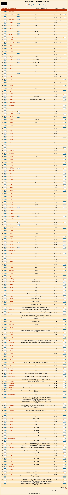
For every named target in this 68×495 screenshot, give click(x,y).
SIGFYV (11, 359)
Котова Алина (11, 445)
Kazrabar (11, 273)
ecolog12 (11, 241)
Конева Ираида (11, 281)
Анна (11, 23)
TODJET (11, 344)
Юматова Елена (11, 373)
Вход (47, 5)
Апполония (11, 213)
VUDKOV (11, 335)
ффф (11, 76)
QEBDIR (11, 337)
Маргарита (11, 228)
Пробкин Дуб (11, 134)
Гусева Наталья (11, 443)
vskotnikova (11, 364)
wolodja (11, 319)
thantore (11, 389)
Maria (11, 88)
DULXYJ (11, 332)
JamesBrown (11, 154)
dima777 (11, 144)
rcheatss (11, 298)
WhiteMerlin (12, 54)
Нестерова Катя (11, 387)
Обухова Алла (11, 342)
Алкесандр (11, 424)
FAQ (28, 4)
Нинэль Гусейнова (11, 376)
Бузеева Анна (11, 299)
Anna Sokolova (11, 19)
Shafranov (11, 188)
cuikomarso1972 (11, 295)
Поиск (31, 4)
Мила (11, 25)
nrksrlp (11, 145)
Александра (11, 205)
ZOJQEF (11, 347)
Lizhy (11, 265)
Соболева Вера (11, 436)
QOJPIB (11, 351)
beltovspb (11, 99)
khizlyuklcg (11, 162)
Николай (11, 422)
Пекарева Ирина (11, 450)
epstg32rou (11, 304)
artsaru (11, 233)
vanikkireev (11, 370)
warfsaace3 (11, 321)
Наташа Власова (11, 362)
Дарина (11, 60)
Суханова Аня (11, 397)
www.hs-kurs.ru (11, 147)
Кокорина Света (11, 309)
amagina (11, 230)
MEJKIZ (11, 348)
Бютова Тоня (11, 318)
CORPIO (11, 70)
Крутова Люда (11, 472)
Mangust (11, 93)
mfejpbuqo (11, 190)
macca (11, 56)
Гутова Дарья (11, 447)
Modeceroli (11, 282)
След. (66, 488)
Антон (12, 418)
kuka (11, 171)
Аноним (11, 80)
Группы (41, 4)
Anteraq (11, 85)
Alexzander (11, 13)
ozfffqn (11, 130)
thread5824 (11, 113)
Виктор (11, 452)
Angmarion (11, 71)
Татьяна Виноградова (11, 262)
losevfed (11, 416)
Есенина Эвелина (11, 312)
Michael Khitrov (11, 34)
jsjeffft (12, 179)
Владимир (11, 68)
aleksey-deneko (11, 324)
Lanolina (11, 36)
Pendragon (11, 22)
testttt (11, 208)
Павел (11, 314)
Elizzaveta (11, 114)
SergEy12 (11, 244)
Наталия (11, 110)
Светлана (11, 116)
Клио (11, 17)
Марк (11, 458)
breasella (11, 20)
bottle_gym (11, 156)
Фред (11, 253)
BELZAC (11, 345)
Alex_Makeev (11, 245)
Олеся (11, 456)
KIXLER (11, 469)
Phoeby (11, 43)
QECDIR (11, 356)
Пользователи (36, 4)
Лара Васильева (11, 374)
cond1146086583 (11, 170)
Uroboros (11, 256)
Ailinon (11, 53)
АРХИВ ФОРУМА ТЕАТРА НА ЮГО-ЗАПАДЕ (8, 8)
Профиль (28, 5)
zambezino (11, 125)
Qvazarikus (11, 108)
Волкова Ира (11, 383)
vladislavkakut (11, 270)
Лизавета (11, 107)
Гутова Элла (11, 481)
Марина (11, 430)
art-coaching (11, 216)
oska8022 (11, 221)
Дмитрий (11, 464)
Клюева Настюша (11, 468)
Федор (11, 441)
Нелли (11, 367)
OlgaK (12, 37)
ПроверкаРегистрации (11, 250)
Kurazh (11, 28)
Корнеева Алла (11, 292)
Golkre (11, 284)
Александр (11, 435)
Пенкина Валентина (11, 438)
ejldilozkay (11, 187)
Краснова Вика (11, 407)
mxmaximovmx (11, 11)
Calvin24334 (11, 168)
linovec (11, 127)
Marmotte (11, 65)
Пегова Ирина (11, 483)
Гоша (11, 40)
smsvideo (11, 225)
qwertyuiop (11, 167)
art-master (11, 202)
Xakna (11, 267)
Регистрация (46, 4)
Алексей (11, 415)
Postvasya (11, 222)
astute (12, 77)
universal (11, 94)
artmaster (11, 201)
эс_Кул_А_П (11, 210)
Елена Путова (11, 340)
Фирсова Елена (11, 479)
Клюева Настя (11, 307)
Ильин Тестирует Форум (11, 102)
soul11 (11, 227)
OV (11, 74)
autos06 (11, 191)
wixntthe (11, 164)
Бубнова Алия (11, 381)
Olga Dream (12, 42)
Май (11, 196)
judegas (11, 148)
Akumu (11, 39)
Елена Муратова (11, 311)
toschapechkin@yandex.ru (11, 368)
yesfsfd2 (11, 296)
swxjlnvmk (11, 128)
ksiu (11, 33)
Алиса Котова (11, 371)
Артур (12, 471)
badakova (11, 261)
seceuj (11, 176)
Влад (11, 455)
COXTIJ (11, 354)
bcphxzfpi (11, 181)
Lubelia (11, 255)
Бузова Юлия (11, 385)
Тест (11, 193)
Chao (11, 48)
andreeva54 (12, 207)
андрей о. (11, 224)
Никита (11, 433)
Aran (11, 79)
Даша (11, 62)
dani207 (11, 365)
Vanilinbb (11, 290)
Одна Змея (11, 258)
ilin (11, 57)
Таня (11, 31)
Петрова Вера (11, 466)
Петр (11, 461)
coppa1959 (11, 111)
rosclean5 (11, 239)
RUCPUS (11, 334)
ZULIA (11, 97)
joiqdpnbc (11, 165)
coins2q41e (11, 301)
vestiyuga (11, 264)
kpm (11, 73)
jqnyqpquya (11, 184)
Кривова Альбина (11, 293)
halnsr (12, 131)
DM (11, 82)
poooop (11, 218)
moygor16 (11, 238)
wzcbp (11, 139)
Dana (11, 59)
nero (11, 199)
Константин (12, 432)
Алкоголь (11, 96)
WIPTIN (11, 350)
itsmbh (11, 151)
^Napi (11, 16)
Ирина (11, 427)
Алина (11, 14)
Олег (11, 440)
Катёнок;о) (11, 45)
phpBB (32, 493)
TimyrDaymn (11, 247)
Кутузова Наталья (11, 403)
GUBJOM (11, 329)
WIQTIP (11, 327)
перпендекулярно (11, 394)
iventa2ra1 (11, 302)
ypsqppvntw (12, 185)
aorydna (11, 142)
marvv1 (11, 204)
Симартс (11, 449)
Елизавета (11, 133)
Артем (11, 421)
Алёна (11, 51)
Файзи (11, 136)
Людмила (11, 453)
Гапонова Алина (11, 476)
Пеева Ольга (11, 391)
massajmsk (11, 173)
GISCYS (11, 353)
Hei (11, 413)
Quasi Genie (11, 259)
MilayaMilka (11, 119)
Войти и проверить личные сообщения (38, 5)
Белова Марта (11, 410)
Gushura (11, 276)
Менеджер (11, 122)
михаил (11, 242)
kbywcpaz (11, 159)
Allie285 (11, 117)
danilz (12, 275)
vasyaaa (11, 278)
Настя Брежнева (11, 379)
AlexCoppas (12, 182)
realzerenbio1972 (12, 279)
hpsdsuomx (11, 150)
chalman (11, 419)
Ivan (11, 90)
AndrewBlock (11, 153)
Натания (11, 287)
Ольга (12, 459)
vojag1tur (11, 236)
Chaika (11, 91)
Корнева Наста (11, 405)
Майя (11, 474)
